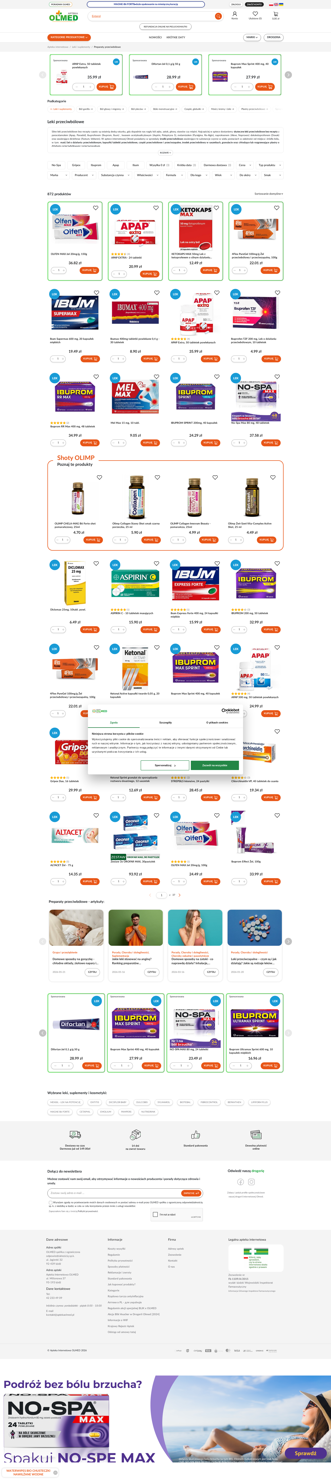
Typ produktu (267, 165)
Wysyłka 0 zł (159, 165)
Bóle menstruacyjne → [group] (165, 109)
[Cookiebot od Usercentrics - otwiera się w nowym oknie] (224, 711)
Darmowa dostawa (217, 165)
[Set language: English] (276, 4)
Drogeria (273, 37)
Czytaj (92, 972)
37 (173, 895)
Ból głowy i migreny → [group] (112, 109)
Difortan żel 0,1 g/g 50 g (166, 64)
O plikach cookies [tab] (217, 722)
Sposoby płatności (118, 1266)
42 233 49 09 (54, 1298)
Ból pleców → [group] (138, 109)
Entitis (95, 1102)
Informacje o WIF (118, 1320)
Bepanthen (234, 1102)
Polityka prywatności (120, 1260)
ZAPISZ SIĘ (189, 1193)
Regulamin (114, 1255)
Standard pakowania (120, 1278)
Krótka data (186, 165)
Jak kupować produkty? (122, 1284)
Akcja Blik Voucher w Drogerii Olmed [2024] (134, 1314)
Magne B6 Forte (60, 1112)
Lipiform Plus (259, 1102)
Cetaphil (85, 1112)
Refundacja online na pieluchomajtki (165, 27)
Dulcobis (142, 1102)
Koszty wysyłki (116, 1249)
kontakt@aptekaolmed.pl (60, 1315)
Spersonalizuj (163, 765)
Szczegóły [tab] (165, 722)
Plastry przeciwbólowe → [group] (254, 109)
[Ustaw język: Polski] (271, 4)
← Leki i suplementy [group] (61, 109)
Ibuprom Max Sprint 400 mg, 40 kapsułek (250, 66)
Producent (81, 175)
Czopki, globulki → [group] (194, 109)
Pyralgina (198, 135)
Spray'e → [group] (280, 109)
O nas (171, 1266)
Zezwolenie (174, 1255)
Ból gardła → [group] (86, 109)
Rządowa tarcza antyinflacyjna (125, 1296)
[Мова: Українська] (281, 4)
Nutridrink (148, 1112)
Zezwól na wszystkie (214, 765)
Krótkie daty (176, 37)
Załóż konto (254, 4)
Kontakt (172, 1260)
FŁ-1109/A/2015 (238, 1279)
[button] (288, 75)
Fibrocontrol (209, 1102)
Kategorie (113, 1290)
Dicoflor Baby (117, 1102)
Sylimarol (164, 1102)
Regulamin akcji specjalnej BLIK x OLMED (132, 1308)
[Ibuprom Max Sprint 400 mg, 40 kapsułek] (221, 76)
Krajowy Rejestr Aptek (121, 1326)
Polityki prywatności (88, 1211)
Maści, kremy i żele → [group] (222, 109)
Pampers (126, 1112)
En (93, 16)
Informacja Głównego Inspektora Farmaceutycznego (251, 1291)
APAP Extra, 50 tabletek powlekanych (86, 66)
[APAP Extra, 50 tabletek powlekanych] (62, 76)
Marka (54, 175)
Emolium (105, 1112)
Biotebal (185, 1102)
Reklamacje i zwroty (119, 1272)
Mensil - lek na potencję (65, 1102)
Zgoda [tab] (114, 722)
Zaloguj (236, 4)
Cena (242, 165)
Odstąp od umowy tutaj (122, 1332)
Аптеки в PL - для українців (125, 1302)
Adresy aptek (176, 1249)
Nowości (155, 37)
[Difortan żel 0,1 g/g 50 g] (142, 76)
